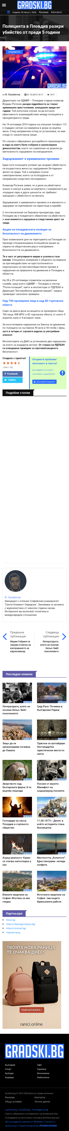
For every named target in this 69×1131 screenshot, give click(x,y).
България (10, 1064)
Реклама (43, 12)
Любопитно (43, 1077)
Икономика (43, 1073)
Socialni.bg (24, 1109)
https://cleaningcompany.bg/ (20, 924)
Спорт (8, 1069)
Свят (39, 1064)
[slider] (12, 363)
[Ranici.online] (32, 985)
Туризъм (41, 1069)
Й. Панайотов (12, 94)
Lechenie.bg (11, 1109)
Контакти (56, 12)
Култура (9, 1073)
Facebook (12, 373)
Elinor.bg (10, 919)
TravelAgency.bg (40, 1109)
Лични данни (42, 1101)
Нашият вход (13, 932)
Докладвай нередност (45, 381)
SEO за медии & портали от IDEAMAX (24, 1121)
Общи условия (13, 1101)
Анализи (9, 1077)
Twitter (12, 380)
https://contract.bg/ (16, 928)
